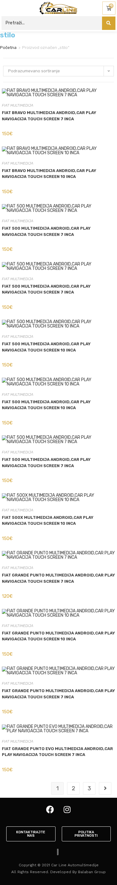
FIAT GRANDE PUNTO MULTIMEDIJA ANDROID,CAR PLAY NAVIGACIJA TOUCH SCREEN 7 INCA (58, 578)
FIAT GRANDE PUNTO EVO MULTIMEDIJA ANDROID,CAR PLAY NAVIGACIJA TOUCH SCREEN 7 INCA (57, 751)
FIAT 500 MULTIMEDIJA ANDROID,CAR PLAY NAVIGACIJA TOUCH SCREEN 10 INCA (46, 347)
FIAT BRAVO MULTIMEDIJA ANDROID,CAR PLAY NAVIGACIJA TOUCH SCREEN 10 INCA (49, 173)
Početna (8, 47)
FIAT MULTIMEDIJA (17, 105)
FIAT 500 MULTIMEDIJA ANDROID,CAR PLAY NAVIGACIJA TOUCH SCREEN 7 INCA (46, 231)
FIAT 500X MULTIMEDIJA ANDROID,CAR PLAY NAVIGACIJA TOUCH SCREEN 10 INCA (47, 520)
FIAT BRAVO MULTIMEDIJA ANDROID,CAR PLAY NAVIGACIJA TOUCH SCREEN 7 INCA (49, 115)
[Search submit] (108, 23)
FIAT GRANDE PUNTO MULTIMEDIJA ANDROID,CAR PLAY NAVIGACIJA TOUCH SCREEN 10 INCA (58, 636)
